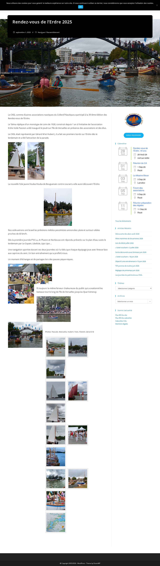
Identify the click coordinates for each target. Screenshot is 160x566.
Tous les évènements (123, 221)
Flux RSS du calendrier (123, 318)
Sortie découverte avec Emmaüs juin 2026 (130, 252)
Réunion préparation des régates (142, 204)
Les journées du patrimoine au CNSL (128, 275)
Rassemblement (53, 32)
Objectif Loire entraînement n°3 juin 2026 (130, 261)
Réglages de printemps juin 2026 (127, 270)
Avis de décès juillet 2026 (124, 243)
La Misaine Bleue (141, 175)
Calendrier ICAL (121, 321)
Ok (80, 7)
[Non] (157, 5)
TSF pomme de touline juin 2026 (127, 266)
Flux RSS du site (121, 315)
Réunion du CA (140, 163)
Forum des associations (138, 189)
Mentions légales (121, 324)
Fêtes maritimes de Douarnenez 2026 (129, 238)
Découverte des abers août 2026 (127, 234)
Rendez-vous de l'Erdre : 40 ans (140, 149)
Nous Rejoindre (133, 135)
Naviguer (41, 32)
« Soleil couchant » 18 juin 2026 (126, 257)
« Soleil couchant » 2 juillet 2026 (126, 247)
